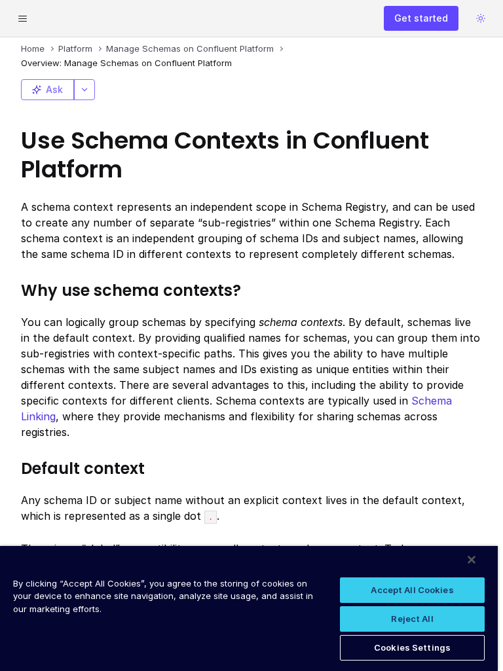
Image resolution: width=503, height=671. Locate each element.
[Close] (471, 560)
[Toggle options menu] (84, 90)
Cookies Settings (412, 647)
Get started (421, 18)
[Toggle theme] (481, 18)
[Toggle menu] (22, 18)
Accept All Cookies (412, 590)
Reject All (412, 618)
